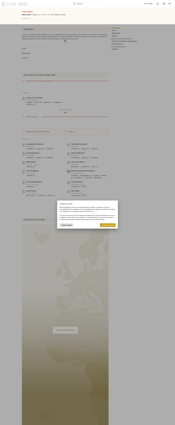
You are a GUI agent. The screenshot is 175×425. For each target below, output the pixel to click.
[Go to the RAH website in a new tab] (8, 3)
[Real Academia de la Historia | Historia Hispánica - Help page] (157, 3)
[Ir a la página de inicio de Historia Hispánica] (22, 3)
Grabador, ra (26, 18)
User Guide (148, 3)
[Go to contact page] (163, 3)
